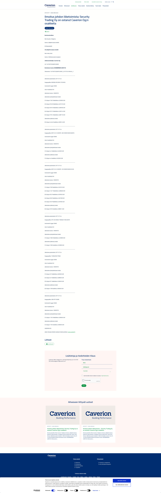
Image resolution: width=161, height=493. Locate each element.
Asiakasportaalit (78, 2)
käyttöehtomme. (105, 376)
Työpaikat (78, 467)
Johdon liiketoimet (49, 28)
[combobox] (97, 372)
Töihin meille (86, 2)
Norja (94, 477)
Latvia (86, 477)
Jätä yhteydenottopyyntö (105, 464)
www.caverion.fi (71, 332)
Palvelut (61, 6)
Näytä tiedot (95, 490)
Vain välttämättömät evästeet (122, 484)
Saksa (81, 477)
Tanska (74, 477)
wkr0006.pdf (50, 344)
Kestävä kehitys (90, 6)
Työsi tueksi (98, 6)
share (47, 31)
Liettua (90, 477)
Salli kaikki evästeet (122, 480)
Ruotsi (98, 477)
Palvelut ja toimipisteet (104, 463)
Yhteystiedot (106, 6)
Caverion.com (64, 477)
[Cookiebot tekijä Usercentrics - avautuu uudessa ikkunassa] (36, 490)
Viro (78, 477)
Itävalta (69, 477)
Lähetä (83, 386)
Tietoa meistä (81, 6)
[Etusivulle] (50, 6)
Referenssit (67, 6)
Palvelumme (78, 464)
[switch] (66, 490)
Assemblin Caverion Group (97, 2)
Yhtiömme (78, 463)
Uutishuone (73, 6)
